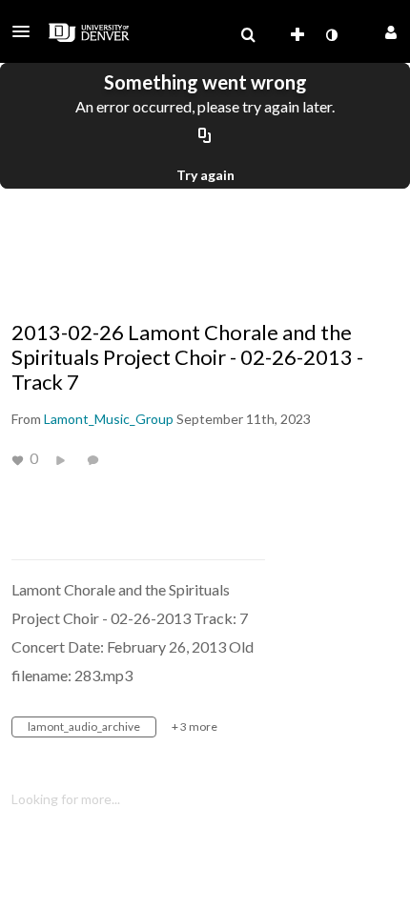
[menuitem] (248, 35)
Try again (205, 175)
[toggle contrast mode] (331, 35)
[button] (26, 31)
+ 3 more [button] (194, 726)
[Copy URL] (205, 136)
